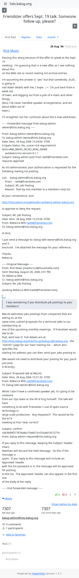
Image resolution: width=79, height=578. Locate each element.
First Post (10, 37)
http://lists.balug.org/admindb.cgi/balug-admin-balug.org (38, 202)
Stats (39, 37)
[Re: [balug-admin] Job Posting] (75, 26)
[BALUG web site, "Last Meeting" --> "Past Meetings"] (4, 10)
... (4, 297)
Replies (25, 37)
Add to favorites (16, 534)
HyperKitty (38, 573)
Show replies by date (64, 504)
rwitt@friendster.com (39, 223)
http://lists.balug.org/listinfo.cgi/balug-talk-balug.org (35, 341)
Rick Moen (11, 50)
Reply (8, 498)
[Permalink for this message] (75, 494)
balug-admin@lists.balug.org (20, 518)
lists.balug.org (21, 3)
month (52, 37)
